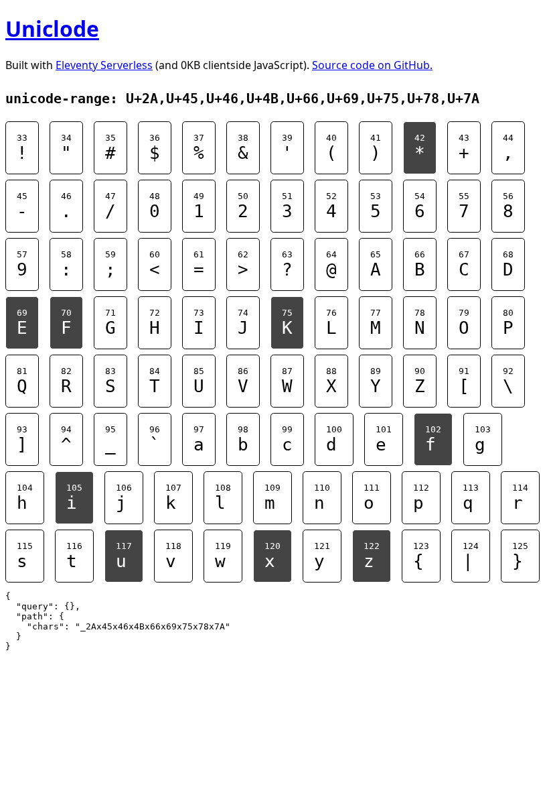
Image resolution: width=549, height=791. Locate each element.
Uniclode (52, 28)
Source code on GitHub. (372, 65)
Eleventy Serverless (104, 65)
